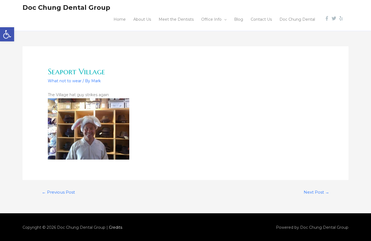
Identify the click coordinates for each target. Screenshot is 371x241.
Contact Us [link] (261, 19)
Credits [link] (115, 227)
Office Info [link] (211, 19)
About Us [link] (142, 19)
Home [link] (120, 19)
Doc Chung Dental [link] (297, 19)
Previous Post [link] (58, 192)
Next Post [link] (316, 192)
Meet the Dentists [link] (176, 19)
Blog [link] (238, 19)
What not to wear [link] (64, 80)
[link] (7, 34)
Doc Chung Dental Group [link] (66, 7)
